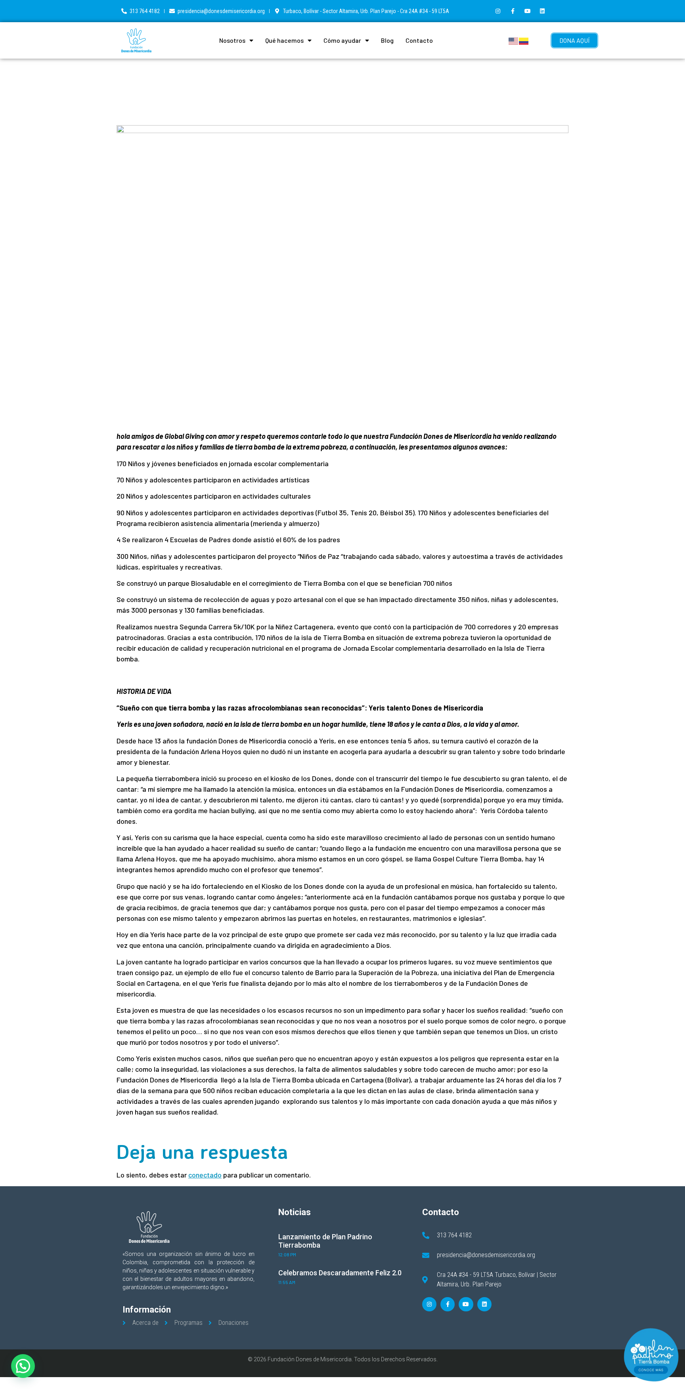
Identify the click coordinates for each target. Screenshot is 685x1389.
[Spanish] (524, 40)
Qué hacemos (284, 40)
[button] (23, 1366)
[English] (514, 40)
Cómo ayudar (342, 40)
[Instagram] (498, 11)
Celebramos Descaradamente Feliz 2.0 (340, 1273)
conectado (205, 1174)
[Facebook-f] (512, 11)
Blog (387, 40)
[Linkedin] (542, 11)
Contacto (419, 40)
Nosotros (232, 40)
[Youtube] (527, 11)
